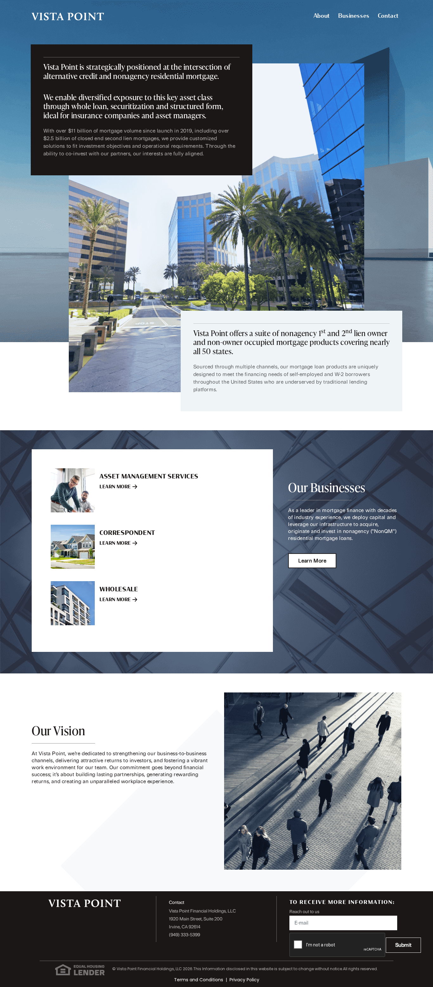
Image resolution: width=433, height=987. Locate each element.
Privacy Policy (244, 980)
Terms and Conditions (198, 980)
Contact (388, 15)
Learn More (312, 561)
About (321, 15)
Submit (403, 945)
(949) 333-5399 (184, 935)
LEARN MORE (115, 487)
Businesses (354, 15)
